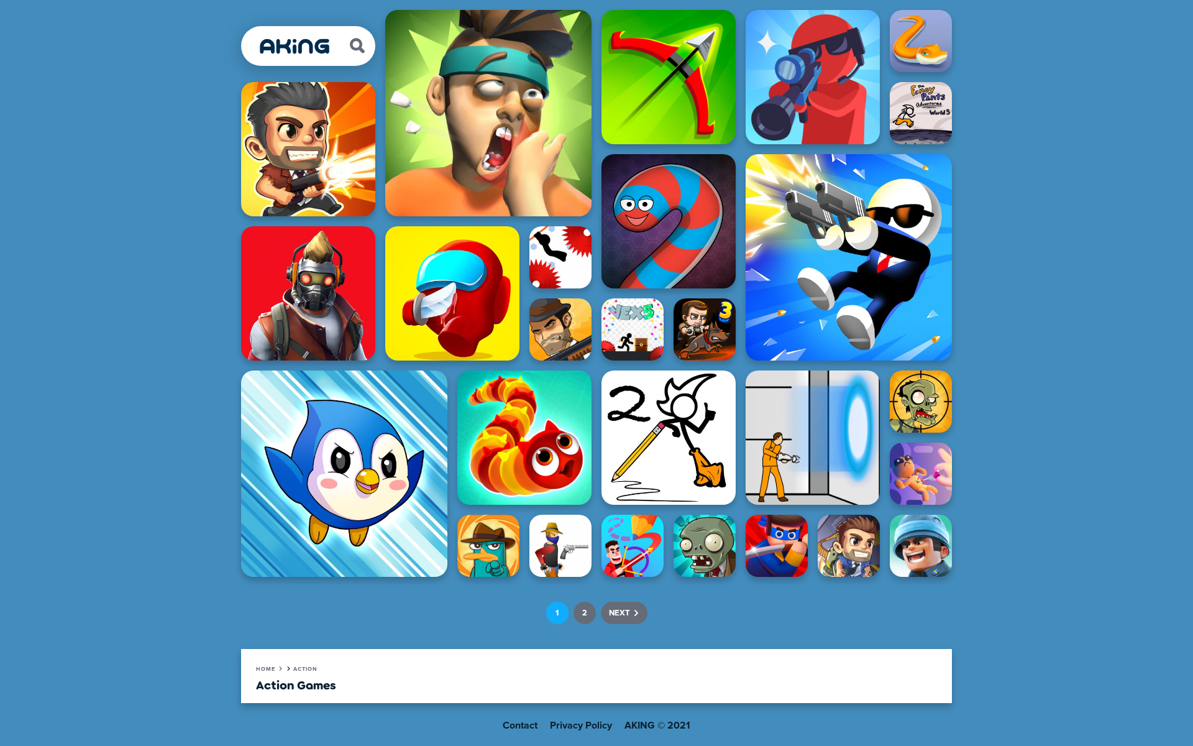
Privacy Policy (581, 725)
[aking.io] (295, 46)
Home (265, 669)
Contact (520, 725)
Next (619, 613)
